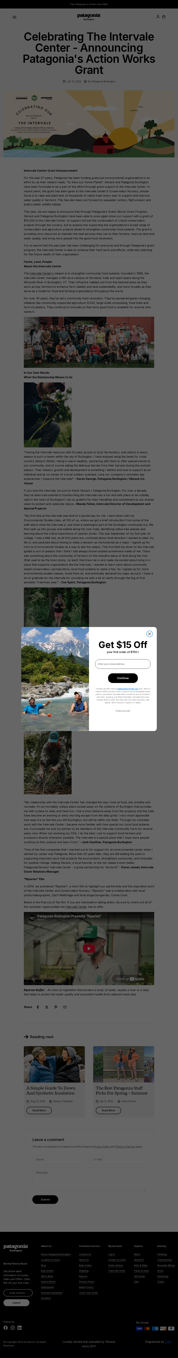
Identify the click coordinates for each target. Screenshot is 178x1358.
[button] (123, 678)
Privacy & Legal (123, 710)
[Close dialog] (150, 634)
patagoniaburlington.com (127, 689)
